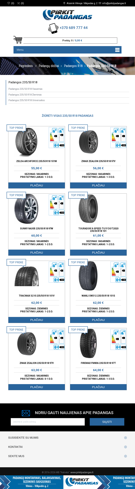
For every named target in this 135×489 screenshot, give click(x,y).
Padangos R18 (73, 66)
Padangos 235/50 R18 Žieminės (25, 94)
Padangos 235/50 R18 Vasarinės (25, 89)
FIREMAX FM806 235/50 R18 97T (98, 363)
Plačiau (36, 185)
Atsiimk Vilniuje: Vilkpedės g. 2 (82, 3)
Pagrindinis (26, 66)
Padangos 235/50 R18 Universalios (27, 100)
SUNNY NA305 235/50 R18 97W (36, 228)
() (12, 3)
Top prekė (16, 127)
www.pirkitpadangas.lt (81, 472)
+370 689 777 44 (74, 28)
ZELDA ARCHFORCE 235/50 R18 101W (36, 161)
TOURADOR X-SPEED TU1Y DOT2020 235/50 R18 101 (98, 229)
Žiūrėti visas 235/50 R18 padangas (67, 115)
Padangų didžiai (49, 66)
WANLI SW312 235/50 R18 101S (98, 295)
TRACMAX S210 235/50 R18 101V (36, 295)
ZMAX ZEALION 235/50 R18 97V (98, 161)
